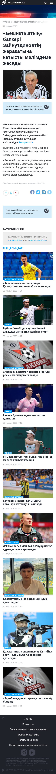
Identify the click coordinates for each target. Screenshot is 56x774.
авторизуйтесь (15, 240)
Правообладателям (28, 734)
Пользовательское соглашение (28, 729)
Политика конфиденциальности (28, 745)
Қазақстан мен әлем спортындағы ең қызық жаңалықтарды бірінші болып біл (25, 107)
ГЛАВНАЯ (6, 22)
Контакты (28, 724)
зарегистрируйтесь (37, 240)
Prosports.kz (26, 142)
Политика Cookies (28, 739)
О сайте (28, 719)
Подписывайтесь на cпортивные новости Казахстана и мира (22, 211)
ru (45, 2)
